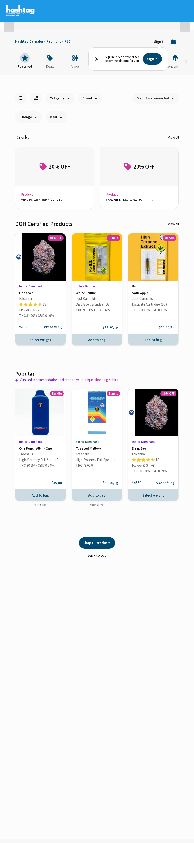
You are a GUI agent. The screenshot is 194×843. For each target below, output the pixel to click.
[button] (9, 25)
